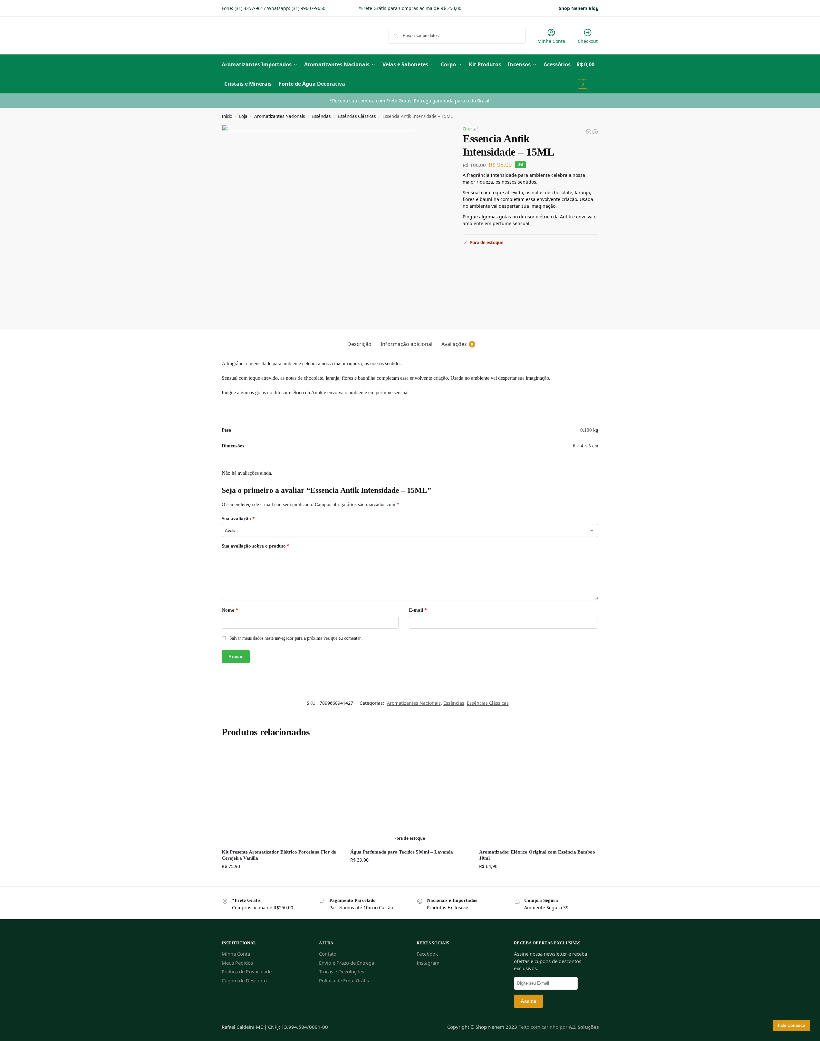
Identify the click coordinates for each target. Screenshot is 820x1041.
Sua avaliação (238, 518)
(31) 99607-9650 (308, 8)
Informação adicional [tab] (406, 344)
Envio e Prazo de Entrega (346, 963)
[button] (587, 74)
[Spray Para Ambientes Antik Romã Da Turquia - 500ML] (588, 132)
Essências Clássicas (357, 116)
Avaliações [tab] (457, 344)
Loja (243, 116)
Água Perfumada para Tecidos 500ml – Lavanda (401, 852)
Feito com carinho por (558, 1027)
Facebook (427, 953)
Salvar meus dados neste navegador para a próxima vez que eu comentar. (295, 638)
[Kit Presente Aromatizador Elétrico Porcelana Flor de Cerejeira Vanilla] (281, 795)
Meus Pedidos (237, 963)
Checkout (588, 41)
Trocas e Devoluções (341, 971)
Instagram (428, 963)
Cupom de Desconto (244, 980)
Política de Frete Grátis (344, 980)
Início (227, 116)
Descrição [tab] (359, 344)
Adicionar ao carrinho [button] (281, 880)
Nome (230, 610)
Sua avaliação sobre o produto (256, 546)
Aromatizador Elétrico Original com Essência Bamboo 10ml (537, 855)
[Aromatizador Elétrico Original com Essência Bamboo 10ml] (538, 795)
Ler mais (409, 873)
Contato (327, 953)
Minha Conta (551, 41)
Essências (321, 116)
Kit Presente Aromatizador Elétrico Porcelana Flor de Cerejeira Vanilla (279, 855)
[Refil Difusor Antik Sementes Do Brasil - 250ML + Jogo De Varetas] (595, 132)
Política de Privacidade (247, 971)
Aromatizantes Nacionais (279, 116)
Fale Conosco (791, 1025)
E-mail (418, 610)
